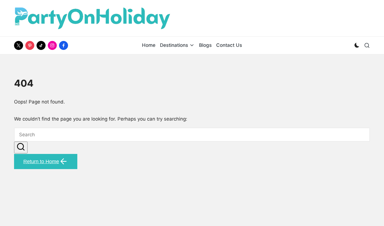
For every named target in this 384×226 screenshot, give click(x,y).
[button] (21, 148)
